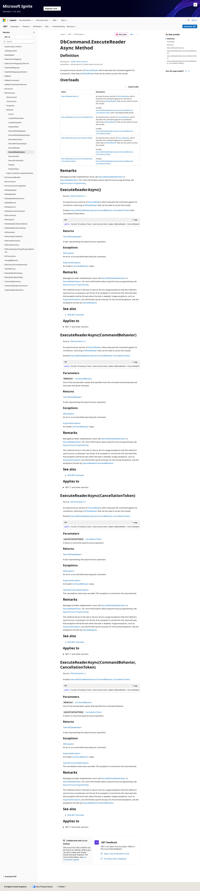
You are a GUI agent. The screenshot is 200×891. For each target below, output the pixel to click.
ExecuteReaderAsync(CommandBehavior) (77, 117)
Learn (63, 34)
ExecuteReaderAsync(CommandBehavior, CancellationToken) (182, 62)
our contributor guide (74, 858)
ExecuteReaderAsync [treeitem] (16, 152)
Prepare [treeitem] (11, 165)
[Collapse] (34, 32)
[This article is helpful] (186, 71)
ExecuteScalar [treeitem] (13, 156)
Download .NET (190, 26)
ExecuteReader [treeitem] (14, 148)
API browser (79, 34)
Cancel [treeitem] (11, 114)
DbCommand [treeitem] (11, 97)
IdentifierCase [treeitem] (10, 269)
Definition (171, 39)
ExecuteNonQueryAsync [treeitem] (17, 143)
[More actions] (138, 34)
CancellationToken (93, 539)
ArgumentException (71, 262)
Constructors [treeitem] (11, 101)
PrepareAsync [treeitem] (13, 169)
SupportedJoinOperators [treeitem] (14, 290)
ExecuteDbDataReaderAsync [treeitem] (19, 135)
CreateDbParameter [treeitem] (16, 118)
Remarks (170, 45)
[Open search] (188, 20)
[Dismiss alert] (195, 4)
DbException (68, 253)
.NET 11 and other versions (76, 326)
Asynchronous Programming (73, 183)
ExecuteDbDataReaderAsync (110, 177)
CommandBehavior (80, 266)
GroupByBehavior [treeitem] (11, 260)
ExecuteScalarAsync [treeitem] (16, 160)
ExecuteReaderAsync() (69, 96)
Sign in (194, 20)
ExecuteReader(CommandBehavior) (98, 463)
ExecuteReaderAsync (69, 180)
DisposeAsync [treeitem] (13, 127)
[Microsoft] (4, 20)
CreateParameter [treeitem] (15, 122)
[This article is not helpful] (189, 71)
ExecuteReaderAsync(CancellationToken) (76, 138)
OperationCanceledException (76, 590)
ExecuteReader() (89, 302)
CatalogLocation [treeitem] (11, 51)
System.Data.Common (79, 61)
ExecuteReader (91, 70)
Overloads (171, 42)
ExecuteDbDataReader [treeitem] (17, 131)
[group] (101, 224)
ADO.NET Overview (75, 314)
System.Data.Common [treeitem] (13, 46)
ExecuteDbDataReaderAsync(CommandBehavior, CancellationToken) (100, 210)
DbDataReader (87, 73)
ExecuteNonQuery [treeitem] (15, 139)
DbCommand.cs (77, 196)
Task (65, 236)
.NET (69, 34)
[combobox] (18, 37)
